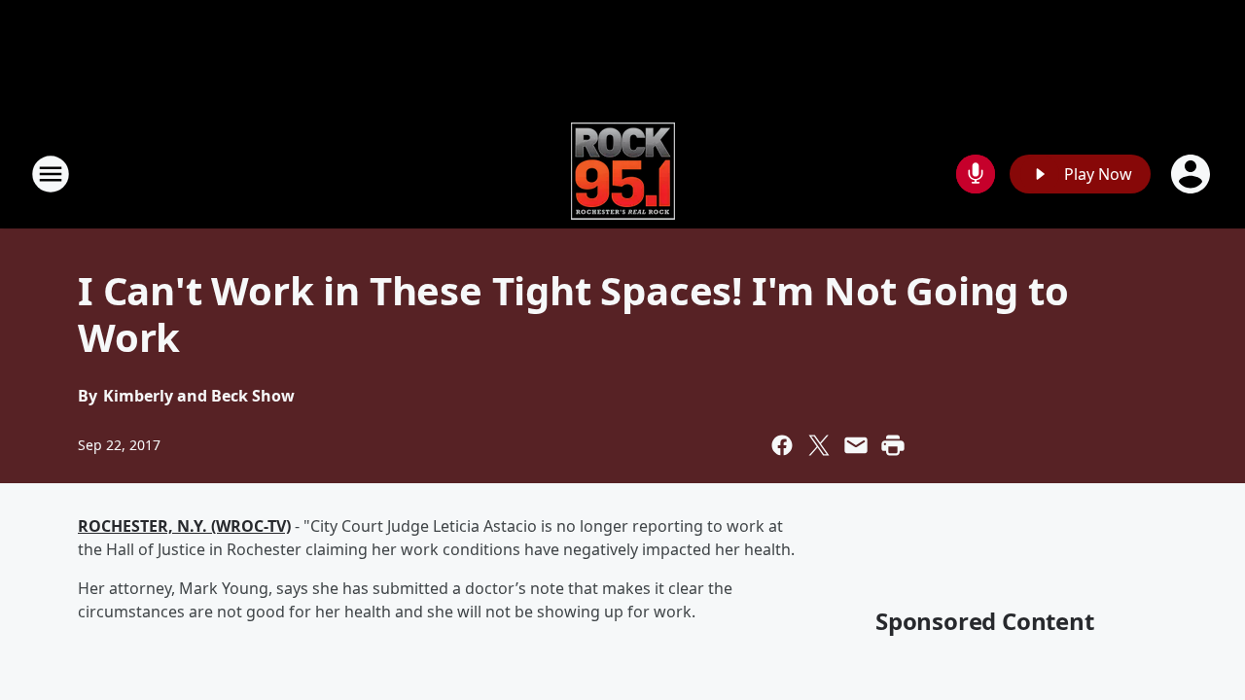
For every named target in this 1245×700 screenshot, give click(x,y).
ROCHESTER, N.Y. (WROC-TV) (184, 526)
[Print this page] (893, 445)
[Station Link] (623, 173)
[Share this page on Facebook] (782, 445)
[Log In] (1192, 174)
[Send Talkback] (975, 174)
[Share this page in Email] (856, 445)
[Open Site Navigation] (50, 174)
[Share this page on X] (819, 445)
